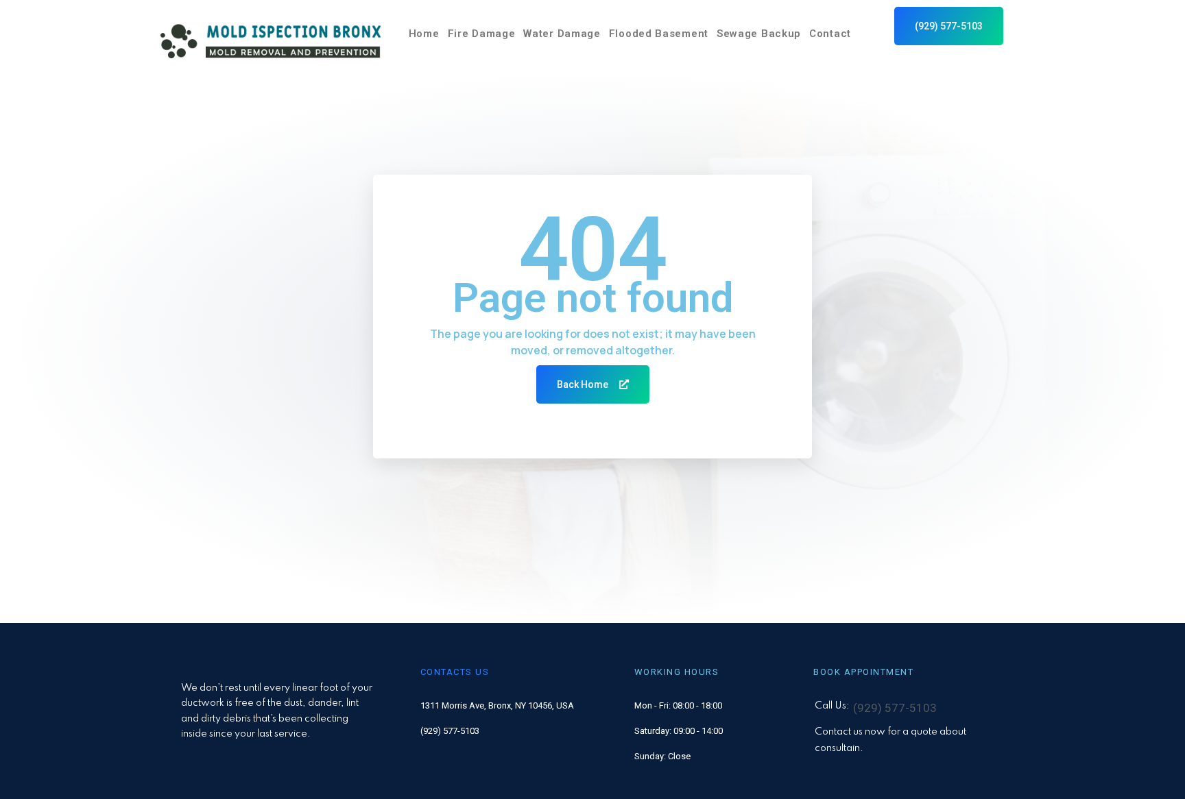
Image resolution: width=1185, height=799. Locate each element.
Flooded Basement (658, 33)
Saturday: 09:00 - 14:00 (678, 731)
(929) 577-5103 (449, 731)
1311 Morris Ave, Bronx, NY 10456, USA (497, 705)
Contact (830, 33)
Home (424, 33)
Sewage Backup (759, 33)
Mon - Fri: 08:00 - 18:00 (678, 705)
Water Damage (561, 33)
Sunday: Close (662, 756)
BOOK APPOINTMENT (863, 672)
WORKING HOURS (676, 672)
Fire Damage (482, 33)
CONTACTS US (455, 672)
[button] (948, 26)
